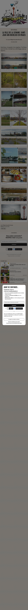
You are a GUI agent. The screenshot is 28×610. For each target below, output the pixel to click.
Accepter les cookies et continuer (14, 319)
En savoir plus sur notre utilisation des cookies (14, 323)
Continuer (14, 305)
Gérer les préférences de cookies (14, 321)
